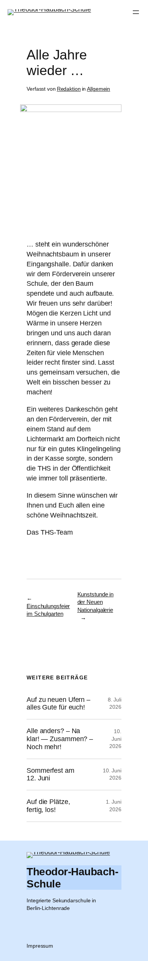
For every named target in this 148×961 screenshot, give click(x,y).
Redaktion (69, 89)
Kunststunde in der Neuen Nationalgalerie (95, 602)
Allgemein (98, 89)
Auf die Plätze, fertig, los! (48, 806)
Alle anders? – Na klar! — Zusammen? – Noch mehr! (60, 739)
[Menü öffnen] (135, 12)
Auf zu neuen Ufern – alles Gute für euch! (58, 703)
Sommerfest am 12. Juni (50, 774)
